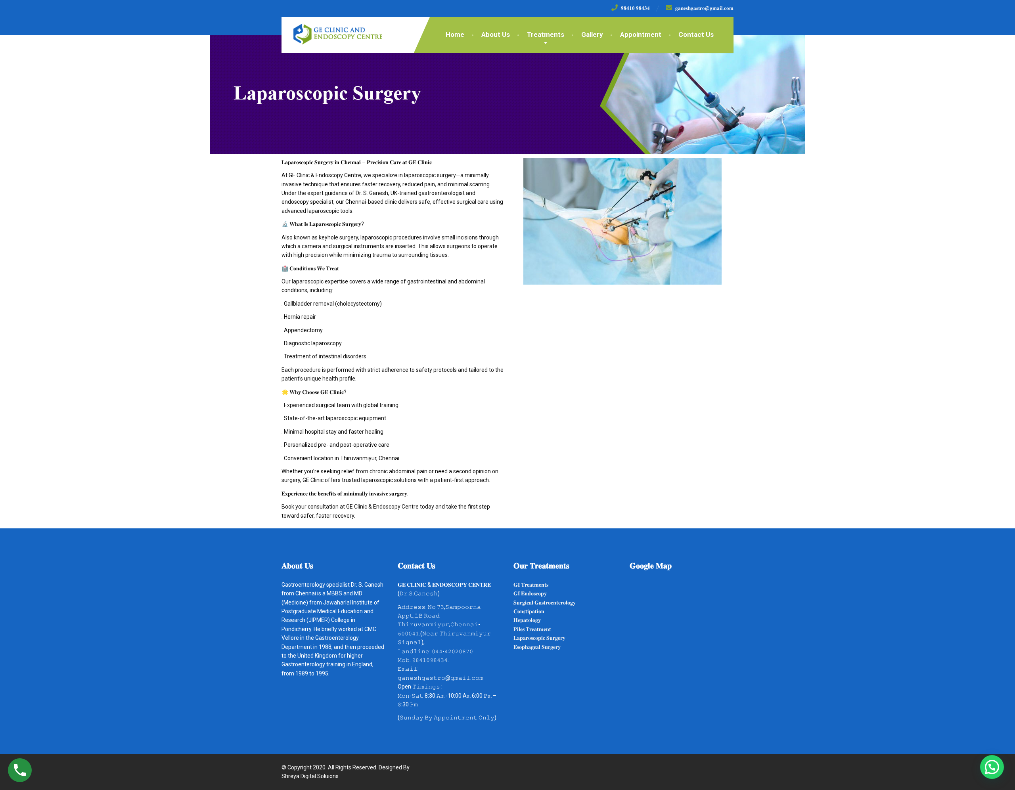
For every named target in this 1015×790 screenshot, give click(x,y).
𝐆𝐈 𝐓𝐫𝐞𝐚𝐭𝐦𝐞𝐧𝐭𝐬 (530, 585)
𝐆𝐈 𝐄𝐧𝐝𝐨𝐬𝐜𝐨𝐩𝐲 (530, 593)
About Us (495, 34)
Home (455, 34)
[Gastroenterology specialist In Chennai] (332, 30)
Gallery (592, 34)
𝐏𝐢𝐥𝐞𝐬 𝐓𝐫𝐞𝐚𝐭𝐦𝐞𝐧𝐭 (532, 629)
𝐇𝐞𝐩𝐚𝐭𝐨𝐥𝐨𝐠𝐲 (527, 620)
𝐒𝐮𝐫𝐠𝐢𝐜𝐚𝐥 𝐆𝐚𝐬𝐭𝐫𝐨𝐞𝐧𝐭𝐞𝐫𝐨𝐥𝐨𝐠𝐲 (544, 602)
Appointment (640, 34)
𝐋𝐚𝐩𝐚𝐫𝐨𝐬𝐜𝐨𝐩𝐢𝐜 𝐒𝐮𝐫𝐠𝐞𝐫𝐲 (539, 638)
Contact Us (696, 34)
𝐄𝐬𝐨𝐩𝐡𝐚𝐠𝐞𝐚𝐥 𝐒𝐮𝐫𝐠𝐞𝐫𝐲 (537, 647)
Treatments (545, 34)
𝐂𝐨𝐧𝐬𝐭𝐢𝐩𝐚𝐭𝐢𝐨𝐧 (528, 611)
